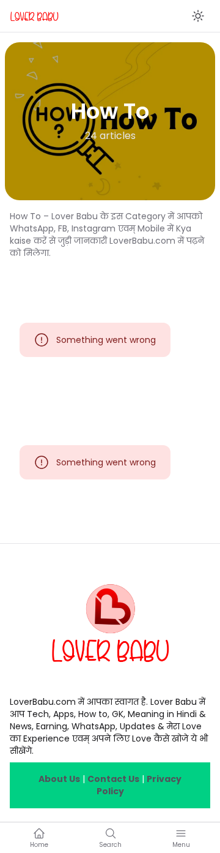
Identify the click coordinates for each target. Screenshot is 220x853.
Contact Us (113, 779)
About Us (59, 779)
